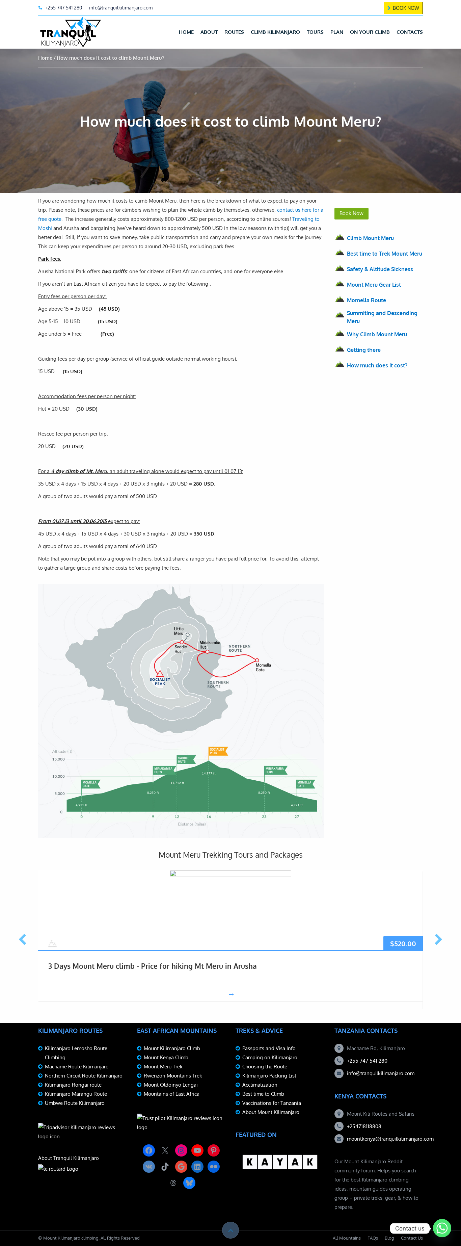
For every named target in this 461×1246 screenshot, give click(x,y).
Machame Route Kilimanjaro (77, 1066)
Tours (315, 32)
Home (186, 32)
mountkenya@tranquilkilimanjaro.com (390, 1139)
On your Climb (370, 32)
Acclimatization (259, 1085)
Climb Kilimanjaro (275, 32)
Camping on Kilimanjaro (269, 1057)
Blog (389, 1238)
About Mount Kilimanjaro (270, 1112)
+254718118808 (364, 1126)
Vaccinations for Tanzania (271, 1103)
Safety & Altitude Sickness (380, 269)
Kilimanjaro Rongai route (73, 1085)
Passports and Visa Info (269, 1048)
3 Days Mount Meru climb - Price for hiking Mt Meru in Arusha (152, 965)
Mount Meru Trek (163, 1066)
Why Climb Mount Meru (377, 334)
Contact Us (412, 1238)
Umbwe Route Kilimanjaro (75, 1103)
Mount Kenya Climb (166, 1057)
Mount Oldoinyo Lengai (171, 1085)
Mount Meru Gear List (374, 284)
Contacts (410, 32)
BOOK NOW (406, 8)
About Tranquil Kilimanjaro (68, 1158)
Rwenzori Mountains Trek (173, 1075)
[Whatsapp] (442, 1228)
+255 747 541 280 (367, 1061)
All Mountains (347, 1238)
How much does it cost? (377, 365)
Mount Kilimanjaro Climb (172, 1048)
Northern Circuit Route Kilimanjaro (84, 1075)
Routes (234, 32)
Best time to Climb (263, 1094)
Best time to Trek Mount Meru (384, 253)
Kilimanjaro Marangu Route (76, 1094)
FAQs (373, 1238)
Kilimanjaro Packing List (269, 1075)
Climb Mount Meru (370, 238)
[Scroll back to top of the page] (230, 1230)
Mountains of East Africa (171, 1094)
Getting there (364, 349)
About (209, 32)
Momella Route (366, 300)
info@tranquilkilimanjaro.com (380, 1073)
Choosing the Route (264, 1066)
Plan (336, 32)
